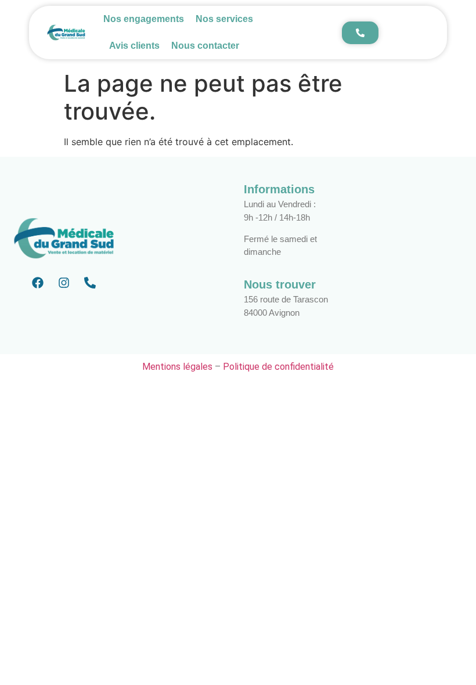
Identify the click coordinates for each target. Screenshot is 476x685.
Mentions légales (177, 366)
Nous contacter (205, 46)
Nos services (224, 19)
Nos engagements (143, 19)
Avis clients (134, 46)
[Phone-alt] (90, 282)
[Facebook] (37, 282)
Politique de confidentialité (278, 366)
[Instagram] (63, 282)
